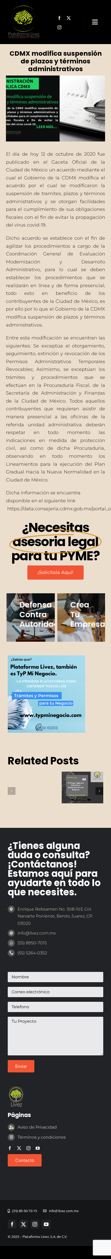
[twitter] (69, 18)
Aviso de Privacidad (37, 1127)
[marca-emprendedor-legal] (24, 7)
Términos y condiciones (42, 1137)
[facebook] (59, 18)
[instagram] (59, 27)
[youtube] (38, 1148)
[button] (11, 791)
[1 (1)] (46, 658)
